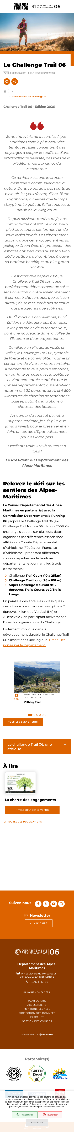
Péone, (27, 694)
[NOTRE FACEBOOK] (38, 903)
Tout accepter (26, 1115)
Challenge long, (45, 694)
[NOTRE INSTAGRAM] (61, 903)
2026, (33, 694)
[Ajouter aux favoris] (6, 81)
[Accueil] (5, 91)
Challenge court (33, 698)
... (12, 91)
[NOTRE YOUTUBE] (53, 903)
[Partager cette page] (14, 81)
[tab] (30, 715)
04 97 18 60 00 (39, 981)
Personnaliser (37, 1122)
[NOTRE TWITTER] (46, 903)
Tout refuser (52, 1115)
